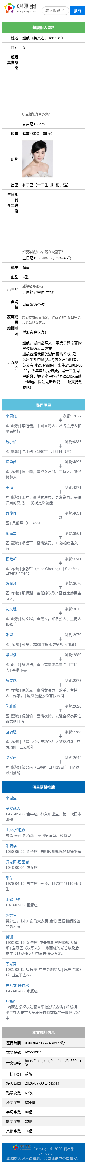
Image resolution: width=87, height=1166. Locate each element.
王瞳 (9, 488)
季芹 (9, 878)
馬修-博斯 (14, 900)
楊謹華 (11, 533)
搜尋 (77, 11)
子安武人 (13, 809)
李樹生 (11, 798)
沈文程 (11, 609)
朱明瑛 (11, 846)
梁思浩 (11, 655)
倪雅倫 (11, 706)
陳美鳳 (11, 681)
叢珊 (9, 937)
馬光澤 (11, 964)
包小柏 (11, 442)
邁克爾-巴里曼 (17, 862)
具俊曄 (11, 513)
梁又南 (11, 758)
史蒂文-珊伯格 (17, 986)
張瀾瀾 (11, 583)
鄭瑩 (9, 635)
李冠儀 (11, 416)
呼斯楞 (11, 1002)
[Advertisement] (52, 83)
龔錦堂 (11, 915)
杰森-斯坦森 (15, 830)
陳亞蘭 (11, 462)
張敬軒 (11, 559)
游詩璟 (11, 732)
